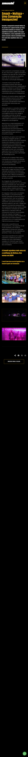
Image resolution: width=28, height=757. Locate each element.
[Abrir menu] (25, 3)
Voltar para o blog (14, 361)
